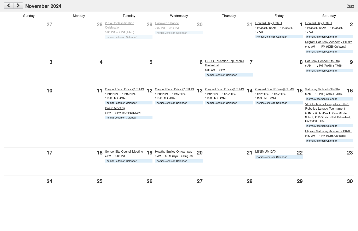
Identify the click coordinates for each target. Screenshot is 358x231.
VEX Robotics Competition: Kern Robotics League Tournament (327, 106)
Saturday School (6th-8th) (322, 61)
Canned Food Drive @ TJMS (124, 89)
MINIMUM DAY (265, 151)
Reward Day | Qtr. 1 (268, 23)
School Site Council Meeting (124, 151)
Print (350, 5)
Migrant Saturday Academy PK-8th (328, 41)
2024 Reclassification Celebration (119, 25)
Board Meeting (115, 108)
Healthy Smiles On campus (173, 151)
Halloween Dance (167, 23)
